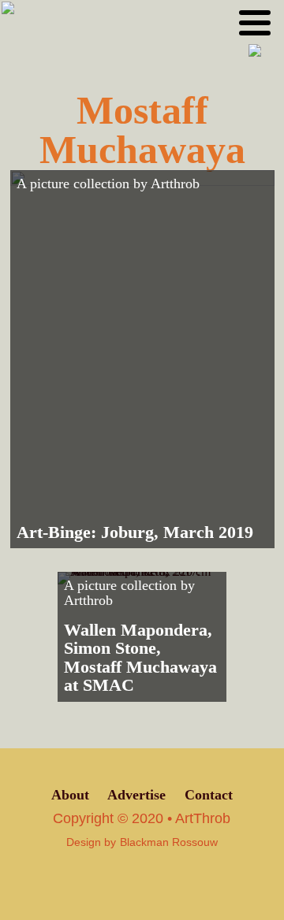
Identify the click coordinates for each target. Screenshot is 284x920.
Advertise (136, 795)
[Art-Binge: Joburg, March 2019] (142, 359)
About (70, 795)
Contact (209, 795)
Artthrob (175, 183)
